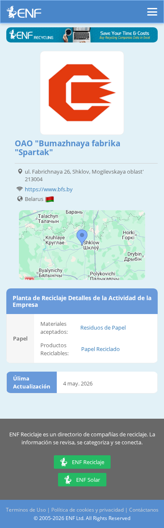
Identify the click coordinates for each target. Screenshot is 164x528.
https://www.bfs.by (49, 189)
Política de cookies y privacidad (87, 509)
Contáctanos (144, 509)
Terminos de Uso (26, 509)
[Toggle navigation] (152, 8)
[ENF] (24, 14)
